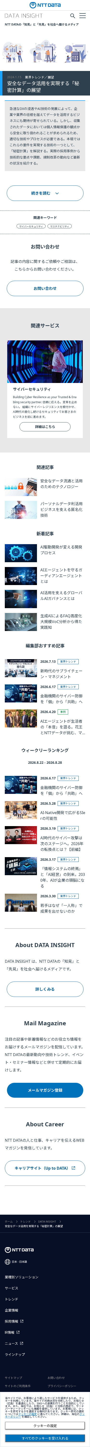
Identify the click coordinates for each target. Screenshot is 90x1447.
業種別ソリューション (21, 1277)
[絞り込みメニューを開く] (82, 15)
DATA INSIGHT (47, 1221)
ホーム (9, 1221)
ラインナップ (15, 1355)
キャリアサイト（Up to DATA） (42, 1168)
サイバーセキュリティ (31, 226)
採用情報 (11, 1321)
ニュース (11, 1343)
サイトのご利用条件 (18, 1386)
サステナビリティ (59, 226)
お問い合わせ (45, 288)
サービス (11, 1288)
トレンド (25, 1221)
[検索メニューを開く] (73, 16)
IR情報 (9, 1332)
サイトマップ (13, 1378)
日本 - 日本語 (19, 1261)
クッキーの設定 (45, 1426)
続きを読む (40, 193)
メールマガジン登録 (45, 1090)
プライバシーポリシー (62, 1386)
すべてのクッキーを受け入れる (45, 1438)
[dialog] (45, 1419)
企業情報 (11, 1310)
